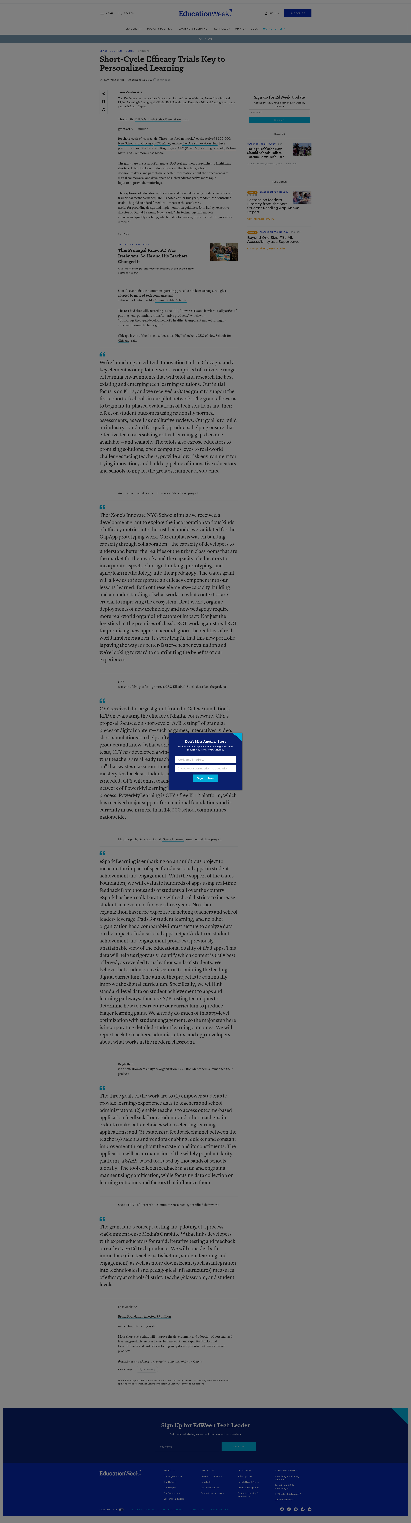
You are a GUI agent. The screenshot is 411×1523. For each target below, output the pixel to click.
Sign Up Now (205, 778)
